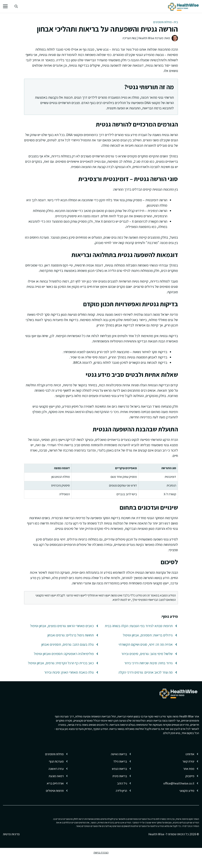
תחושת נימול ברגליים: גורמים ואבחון (70, 635)
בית (176, 22)
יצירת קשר (188, 761)
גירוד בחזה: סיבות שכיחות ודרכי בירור (148, 663)
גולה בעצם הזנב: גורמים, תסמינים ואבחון (67, 644)
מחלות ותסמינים (162, 22)
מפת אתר (188, 769)
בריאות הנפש (119, 769)
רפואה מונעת (56, 776)
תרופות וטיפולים (55, 791)
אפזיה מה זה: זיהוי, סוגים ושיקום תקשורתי (146, 644)
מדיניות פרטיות (11, 834)
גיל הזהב (122, 783)
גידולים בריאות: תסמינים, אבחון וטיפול (148, 635)
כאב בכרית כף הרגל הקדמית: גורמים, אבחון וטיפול (61, 663)
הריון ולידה (121, 791)
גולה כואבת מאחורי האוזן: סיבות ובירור (69, 672)
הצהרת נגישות (101, 852)
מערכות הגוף (56, 761)
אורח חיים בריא (55, 783)
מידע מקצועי (187, 791)
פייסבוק (189, 776)
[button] (16, 6)
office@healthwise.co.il (178, 783)
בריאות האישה (119, 754)
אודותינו (190, 754)
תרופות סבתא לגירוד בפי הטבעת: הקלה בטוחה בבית (139, 626)
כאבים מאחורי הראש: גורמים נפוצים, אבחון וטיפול (62, 626)
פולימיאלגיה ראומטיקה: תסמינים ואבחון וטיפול (64, 653)
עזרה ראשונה (56, 769)
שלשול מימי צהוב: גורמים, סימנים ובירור (147, 653)
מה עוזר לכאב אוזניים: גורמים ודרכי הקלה (146, 672)
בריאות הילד (120, 761)
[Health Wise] (184, 6)
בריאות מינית (119, 776)
